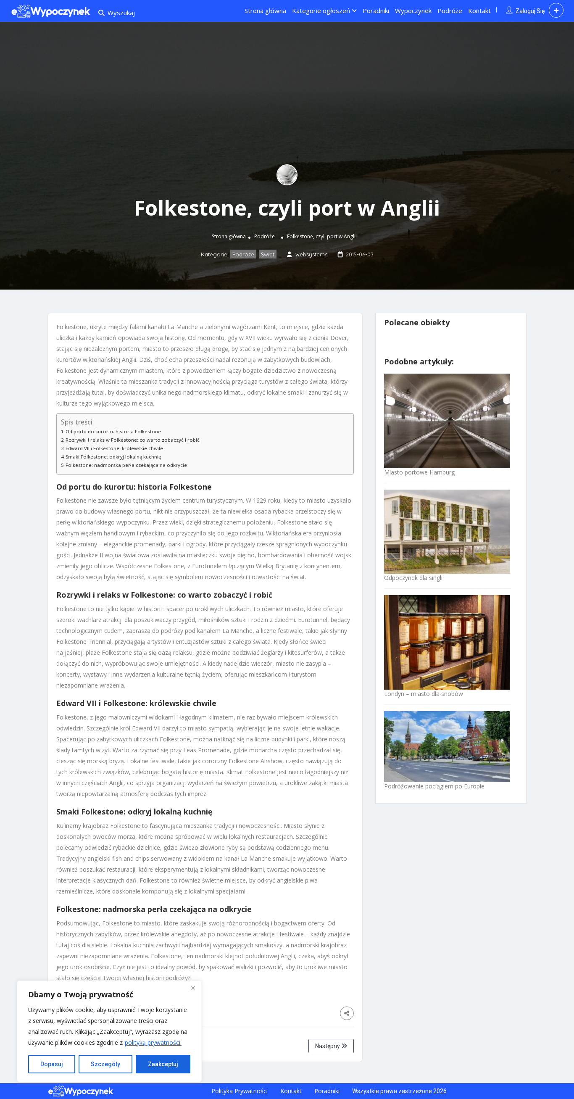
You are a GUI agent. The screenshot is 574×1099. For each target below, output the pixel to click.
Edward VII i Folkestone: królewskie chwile (114, 448)
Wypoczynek (413, 10)
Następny (328, 1046)
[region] (109, 1031)
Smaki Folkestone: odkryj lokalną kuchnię (113, 456)
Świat (267, 254)
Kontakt (479, 10)
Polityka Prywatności (239, 1091)
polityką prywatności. (153, 1042)
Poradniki (376, 10)
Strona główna (265, 10)
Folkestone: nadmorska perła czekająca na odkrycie (126, 465)
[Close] (193, 988)
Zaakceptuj (163, 1064)
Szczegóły (105, 1064)
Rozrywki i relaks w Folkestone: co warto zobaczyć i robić (133, 440)
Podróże (449, 10)
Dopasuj (51, 1064)
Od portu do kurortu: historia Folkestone (113, 431)
